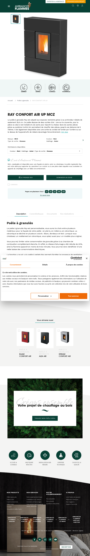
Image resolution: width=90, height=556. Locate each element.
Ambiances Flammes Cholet (50, 519)
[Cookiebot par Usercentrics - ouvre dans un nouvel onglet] (72, 258)
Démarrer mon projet (75, 1)
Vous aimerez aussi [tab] (45, 320)
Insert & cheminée (12, 502)
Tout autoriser (73, 296)
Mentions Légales (78, 530)
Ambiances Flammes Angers (12, 519)
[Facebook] (34, 540)
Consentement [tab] (15, 265)
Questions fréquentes (52, 503)
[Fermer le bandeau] (86, 258)
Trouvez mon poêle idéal (44, 418)
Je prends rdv (27, 177)
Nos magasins (70, 502)
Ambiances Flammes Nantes (24, 519)
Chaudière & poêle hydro (14, 509)
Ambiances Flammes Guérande (37, 519)
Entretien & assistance (55, 1)
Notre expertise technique (34, 497)
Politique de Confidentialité (63, 530)
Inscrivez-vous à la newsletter (27, 546)
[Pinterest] (50, 540)
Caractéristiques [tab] (36, 214)
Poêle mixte (10, 504)
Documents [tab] (52, 214)
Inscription (66, 547)
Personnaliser (43, 296)
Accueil (10, 100)
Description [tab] (21, 214)
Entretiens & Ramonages (34, 502)
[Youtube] (56, 540)
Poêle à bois (10, 499)
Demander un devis (64, 177)
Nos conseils (50, 501)
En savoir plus (45, 195)
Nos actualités (50, 499)
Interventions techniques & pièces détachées (35, 505)
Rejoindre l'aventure (72, 499)
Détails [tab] (45, 265)
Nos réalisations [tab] (67, 214)
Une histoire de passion (73, 497)
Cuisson (9, 506)
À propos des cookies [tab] (74, 265)
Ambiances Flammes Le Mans (62, 519)
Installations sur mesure (34, 499)
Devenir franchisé (71, 504)
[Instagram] (45, 540)
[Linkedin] (40, 540)
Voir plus (64, 132)
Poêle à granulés (23, 100)
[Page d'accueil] (23, 6)
